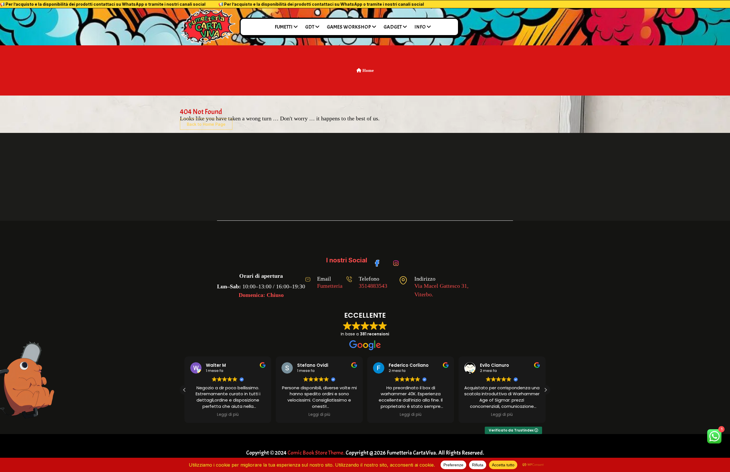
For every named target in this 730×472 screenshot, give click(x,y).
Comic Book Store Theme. (316, 452)
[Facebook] (379, 260)
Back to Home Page (206, 124)
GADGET (393, 27)
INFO (420, 27)
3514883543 (373, 286)
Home (367, 70)
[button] (545, 390)
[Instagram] (397, 260)
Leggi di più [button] (228, 414)
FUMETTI (284, 27)
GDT (309, 27)
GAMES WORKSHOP (349, 27)
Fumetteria (329, 286)
